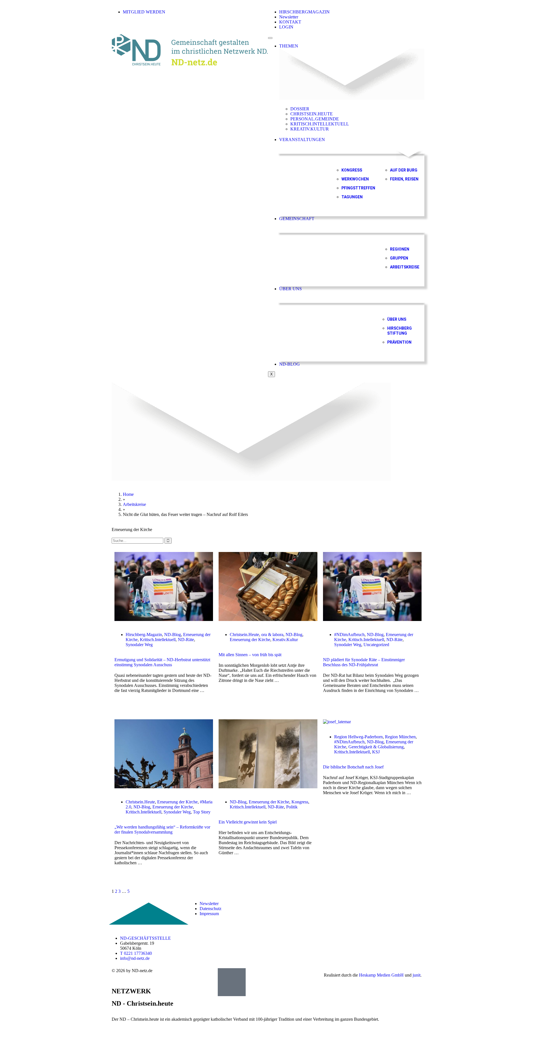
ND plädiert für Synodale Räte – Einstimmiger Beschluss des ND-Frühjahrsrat (364, 662)
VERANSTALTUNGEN (302, 139)
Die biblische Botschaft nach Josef (353, 767)
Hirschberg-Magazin (144, 634)
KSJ (376, 751)
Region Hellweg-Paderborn (358, 736)
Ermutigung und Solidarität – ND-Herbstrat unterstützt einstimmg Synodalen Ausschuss (162, 662)
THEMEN (288, 46)
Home (128, 494)
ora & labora (272, 634)
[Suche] (168, 541)
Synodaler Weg (139, 644)
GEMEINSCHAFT (296, 218)
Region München (400, 736)
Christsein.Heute (244, 634)
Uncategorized (376, 644)
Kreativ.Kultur (285, 639)
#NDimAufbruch (349, 634)
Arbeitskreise (134, 504)
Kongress (299, 801)
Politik (292, 807)
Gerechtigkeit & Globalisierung (376, 746)
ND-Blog (172, 634)
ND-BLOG (289, 364)
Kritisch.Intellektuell (158, 639)
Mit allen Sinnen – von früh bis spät (250, 654)
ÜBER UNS (290, 288)
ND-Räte (186, 639)
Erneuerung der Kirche (250, 639)
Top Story (201, 812)
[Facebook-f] (355, 904)
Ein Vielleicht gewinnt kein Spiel (248, 822)
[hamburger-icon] (270, 38)
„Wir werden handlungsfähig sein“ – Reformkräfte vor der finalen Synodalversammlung (162, 829)
